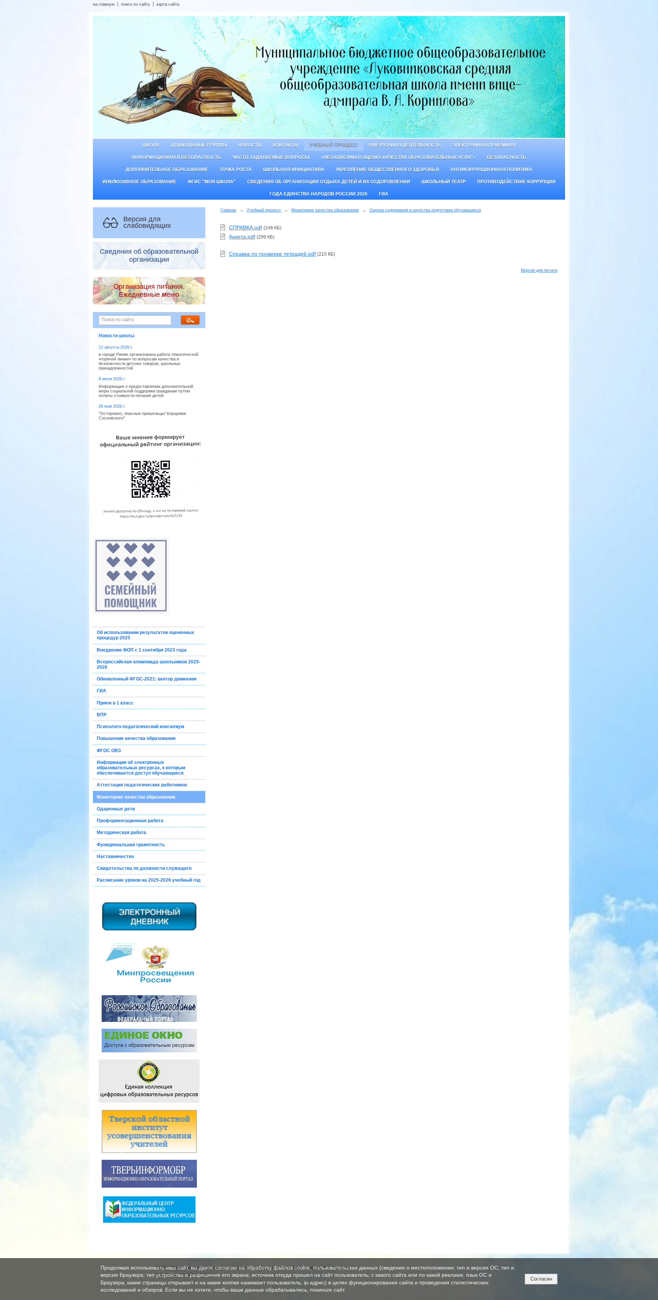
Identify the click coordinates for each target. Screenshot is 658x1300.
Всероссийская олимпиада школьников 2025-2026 (148, 664)
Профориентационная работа (130, 820)
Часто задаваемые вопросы (271, 157)
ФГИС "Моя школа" (212, 181)
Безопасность (506, 157)
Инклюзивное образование (139, 181)
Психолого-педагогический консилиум (140, 726)
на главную (104, 4)
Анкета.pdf (242, 237)
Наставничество (115, 856)
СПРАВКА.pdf (245, 227)
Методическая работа (121, 832)
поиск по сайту (135, 4)
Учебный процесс (334, 145)
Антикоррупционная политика (491, 169)
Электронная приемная (484, 145)
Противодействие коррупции (516, 181)
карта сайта (168, 4)
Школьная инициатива (293, 169)
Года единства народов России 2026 (318, 194)
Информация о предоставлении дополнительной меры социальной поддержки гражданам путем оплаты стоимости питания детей (146, 391)
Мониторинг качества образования (136, 797)
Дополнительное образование (167, 169)
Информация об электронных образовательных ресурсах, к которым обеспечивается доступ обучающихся (141, 768)
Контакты (285, 145)
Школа (151, 145)
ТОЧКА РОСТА (236, 169)
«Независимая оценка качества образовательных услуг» (398, 157)
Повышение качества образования (136, 738)
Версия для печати (539, 270)
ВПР (102, 714)
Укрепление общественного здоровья (387, 169)
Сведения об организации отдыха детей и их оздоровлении (328, 181)
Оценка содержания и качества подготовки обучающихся (425, 210)
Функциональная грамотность (131, 844)
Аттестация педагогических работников (142, 785)
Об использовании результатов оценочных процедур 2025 (145, 635)
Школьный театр (444, 181)
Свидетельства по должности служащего (144, 868)
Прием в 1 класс (115, 703)
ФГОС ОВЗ (109, 750)
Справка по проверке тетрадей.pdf (272, 254)
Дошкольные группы (199, 145)
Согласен (541, 1279)
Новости (250, 145)
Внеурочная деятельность (405, 145)
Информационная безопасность (176, 157)
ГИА (383, 194)
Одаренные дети (116, 809)
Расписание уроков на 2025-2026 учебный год (149, 880)
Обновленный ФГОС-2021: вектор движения (146, 679)
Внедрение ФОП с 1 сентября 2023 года (142, 650)
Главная (228, 210)
